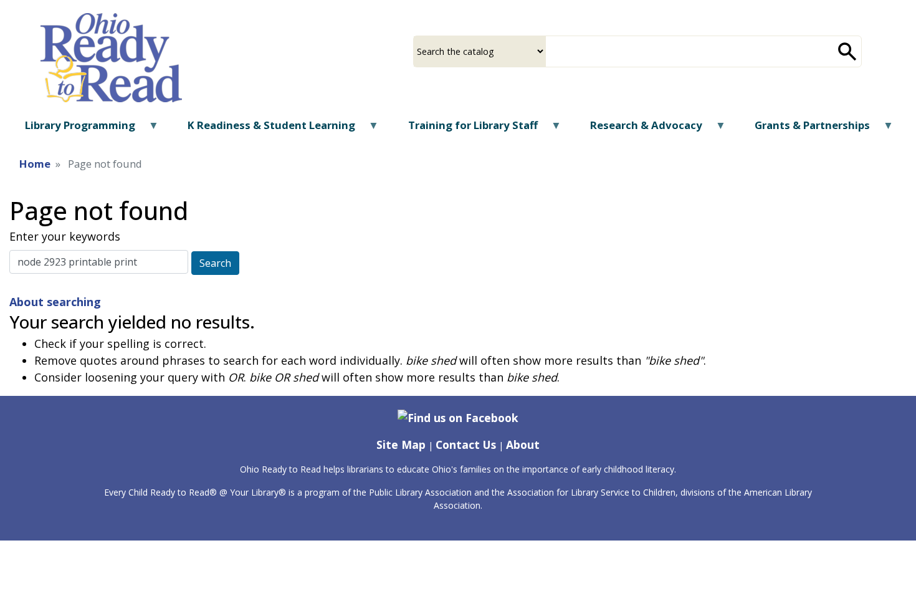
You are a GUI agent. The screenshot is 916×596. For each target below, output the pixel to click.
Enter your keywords (64, 236)
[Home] (110, 56)
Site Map (401, 444)
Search (215, 263)
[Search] (847, 51)
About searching (55, 301)
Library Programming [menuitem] (72, 129)
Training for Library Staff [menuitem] (464, 129)
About (523, 444)
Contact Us (466, 444)
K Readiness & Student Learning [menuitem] (263, 129)
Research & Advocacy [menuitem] (638, 129)
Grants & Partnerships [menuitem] (804, 129)
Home (34, 163)
